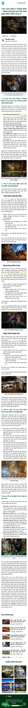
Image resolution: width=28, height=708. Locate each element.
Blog (9, 696)
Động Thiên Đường (7, 672)
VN (9, 3)
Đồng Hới (8, 685)
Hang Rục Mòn (20, 685)
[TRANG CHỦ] (3, 3)
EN (11, 3)
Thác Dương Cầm (20, 672)
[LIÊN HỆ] (24, 704)
